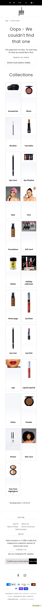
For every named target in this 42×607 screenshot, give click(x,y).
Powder (29, 422)
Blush (28, 111)
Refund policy (21, 529)
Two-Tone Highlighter (13, 490)
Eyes (13, 215)
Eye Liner (13, 180)
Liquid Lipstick (29, 387)
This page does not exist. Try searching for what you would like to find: (21, 51)
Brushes (13, 146)
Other (13, 422)
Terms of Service (28, 526)
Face (29, 215)
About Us (25, 524)
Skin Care (29, 457)
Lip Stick (29, 353)
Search (16, 524)
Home (6, 20)
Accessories (13, 111)
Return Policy (12, 526)
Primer (13, 457)
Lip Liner (13, 353)
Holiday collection (29, 282)
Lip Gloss (29, 318)
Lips (13, 387)
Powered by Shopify (27, 599)
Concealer (29, 146)
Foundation (13, 249)
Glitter (13, 284)
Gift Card (29, 249)
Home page (13, 318)
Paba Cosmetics (24, 593)
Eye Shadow (29, 180)
